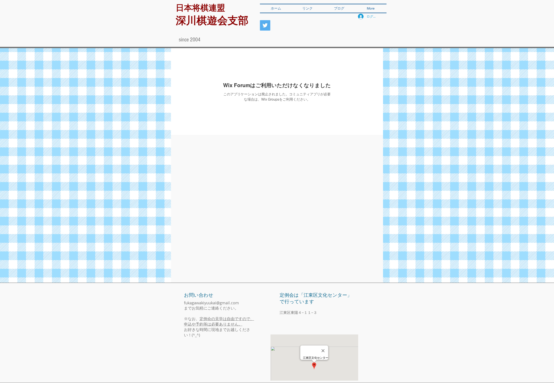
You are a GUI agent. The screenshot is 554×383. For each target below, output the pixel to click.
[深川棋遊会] (265, 25)
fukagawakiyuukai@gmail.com (211, 302)
